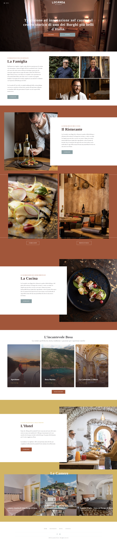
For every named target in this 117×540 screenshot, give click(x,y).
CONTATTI (68, 528)
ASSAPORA (67, 34)
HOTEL (61, 528)
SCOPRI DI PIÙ (13, 96)
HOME (45, 528)
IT (107, 3)
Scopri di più (14, 382)
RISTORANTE (53, 528)
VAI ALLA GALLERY (58, 391)
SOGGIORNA (51, 34)
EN (109, 3)
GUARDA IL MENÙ (33, 242)
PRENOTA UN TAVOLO (84, 242)
